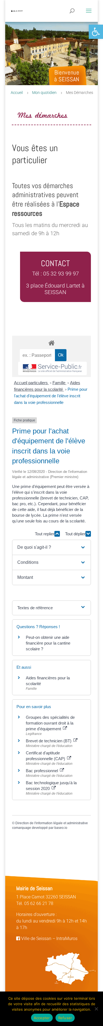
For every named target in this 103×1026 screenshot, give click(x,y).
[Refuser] (96, 1008)
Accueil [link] (17, 92)
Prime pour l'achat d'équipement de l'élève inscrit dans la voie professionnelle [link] (50, 396)
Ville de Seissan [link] (35, 938)
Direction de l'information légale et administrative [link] (51, 823)
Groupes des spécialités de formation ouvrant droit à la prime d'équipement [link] (50, 723)
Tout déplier (75, 533)
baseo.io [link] (60, 828)
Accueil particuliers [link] (31, 382)
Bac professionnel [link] (42, 770)
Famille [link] (59, 382)
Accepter (42, 1018)
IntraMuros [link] (66, 938)
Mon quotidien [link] (44, 92)
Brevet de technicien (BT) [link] (49, 740)
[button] (51, 547)
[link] (96, 32)
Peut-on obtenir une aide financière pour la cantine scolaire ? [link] (48, 643)
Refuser (65, 1018)
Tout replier (44, 533)
